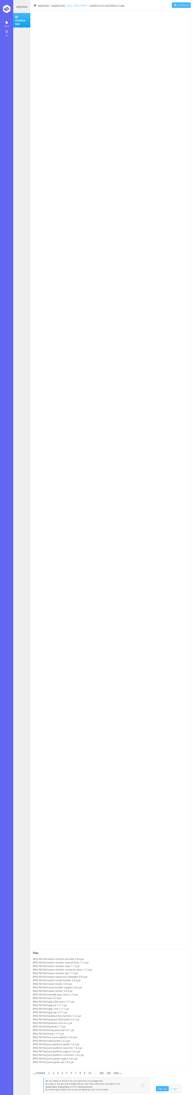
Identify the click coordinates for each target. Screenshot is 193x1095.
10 (89, 1073)
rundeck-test (58, 5)
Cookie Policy (51, 1086)
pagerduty (21, 6)
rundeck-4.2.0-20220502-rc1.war (107, 5)
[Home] (6, 9)
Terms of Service (85, 1086)
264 (109, 1073)
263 (102, 1073)
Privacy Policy (63, 1086)
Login (175, 1088)
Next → (118, 1073)
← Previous (39, 1073)
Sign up (162, 1088)
